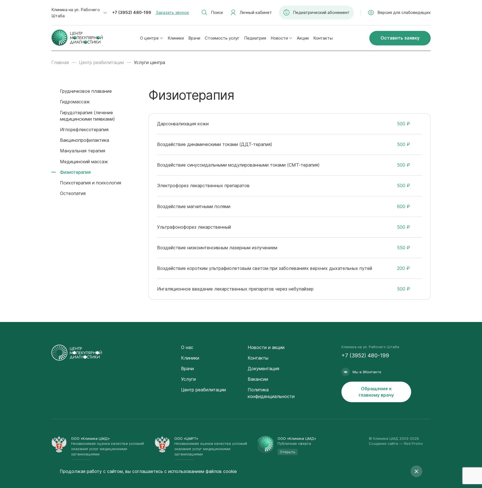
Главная (60, 62)
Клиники (176, 38)
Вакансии (258, 379)
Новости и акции (266, 347)
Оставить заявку (400, 38)
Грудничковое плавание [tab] (86, 91)
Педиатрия (255, 38)
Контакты (323, 38)
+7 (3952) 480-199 (131, 12)
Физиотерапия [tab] (75, 172)
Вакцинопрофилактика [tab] (84, 140)
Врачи (194, 38)
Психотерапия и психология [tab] (90, 183)
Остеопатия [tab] (73, 193)
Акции (303, 38)
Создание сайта (383, 443)
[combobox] (79, 13)
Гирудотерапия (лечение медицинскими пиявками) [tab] (87, 116)
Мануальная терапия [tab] (82, 150)
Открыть (287, 452)
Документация (263, 368)
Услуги (188, 379)
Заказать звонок (172, 12)
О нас (187, 347)
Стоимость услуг (222, 38)
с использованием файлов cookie (200, 471)
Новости (279, 38)
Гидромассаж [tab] (75, 101)
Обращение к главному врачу (376, 392)
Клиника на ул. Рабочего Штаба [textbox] (75, 12)
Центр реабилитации (101, 62)
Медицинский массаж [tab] (84, 161)
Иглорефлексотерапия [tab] (84, 129)
